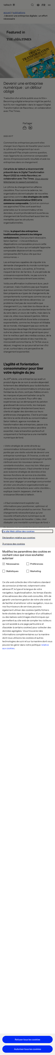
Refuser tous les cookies (27, 1039)
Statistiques (12, 571)
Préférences (36, 563)
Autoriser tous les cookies (27, 1049)
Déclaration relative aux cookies (18, 537)
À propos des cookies (13, 543)
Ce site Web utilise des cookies (18, 531)
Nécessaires (12, 563)
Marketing (35, 571)
